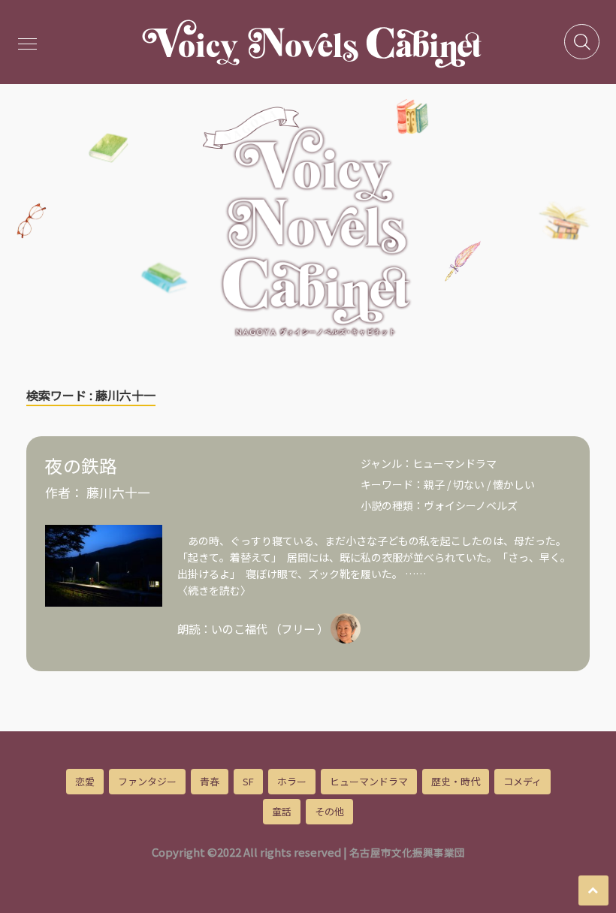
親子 (434, 484)
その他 (329, 811)
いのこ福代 (239, 628)
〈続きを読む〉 (214, 590)
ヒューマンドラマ (454, 463)
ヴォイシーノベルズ (471, 505)
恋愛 (85, 781)
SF (248, 781)
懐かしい (514, 484)
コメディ (522, 781)
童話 (281, 811)
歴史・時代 (455, 781)
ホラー (291, 781)
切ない (469, 484)
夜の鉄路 (81, 465)
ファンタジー (147, 781)
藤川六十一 (118, 493)
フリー (298, 628)
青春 (209, 781)
